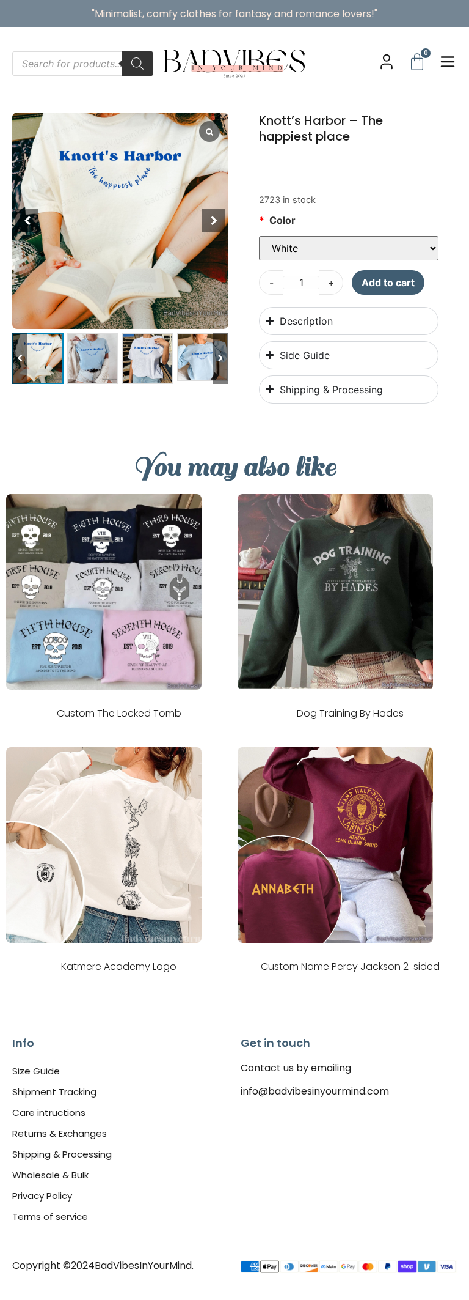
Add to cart (388, 282)
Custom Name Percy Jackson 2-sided (350, 966)
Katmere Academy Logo (118, 966)
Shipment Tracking (54, 1091)
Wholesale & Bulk (50, 1175)
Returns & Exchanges (59, 1133)
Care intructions (48, 1112)
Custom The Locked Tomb (119, 713)
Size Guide (36, 1071)
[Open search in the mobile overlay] (82, 63)
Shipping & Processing (62, 1154)
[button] (220, 358)
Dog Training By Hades (350, 713)
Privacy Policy (42, 1195)
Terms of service (50, 1216)
